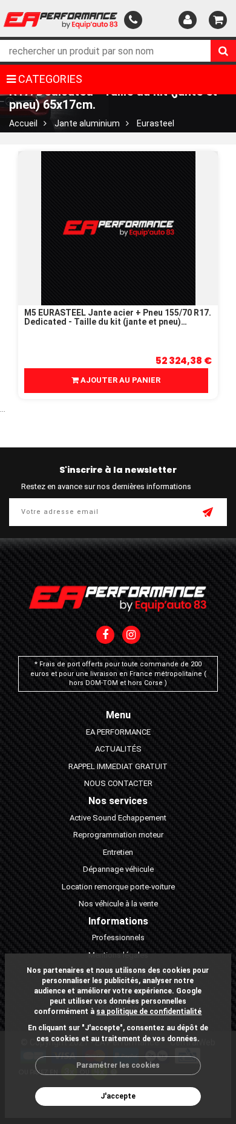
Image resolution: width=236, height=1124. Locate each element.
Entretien (118, 852)
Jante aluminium (87, 123)
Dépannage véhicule (118, 869)
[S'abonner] (209, 513)
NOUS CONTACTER (118, 783)
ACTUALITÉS (118, 748)
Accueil (23, 123)
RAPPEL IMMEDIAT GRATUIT (118, 766)
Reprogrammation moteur (118, 834)
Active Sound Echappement (118, 817)
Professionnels (118, 937)
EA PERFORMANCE (118, 731)
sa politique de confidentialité (149, 1011)
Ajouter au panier (119, 380)
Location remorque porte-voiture (118, 886)
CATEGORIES (49, 79)
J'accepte (118, 1096)
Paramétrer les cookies (118, 1065)
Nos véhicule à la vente (118, 903)
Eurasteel (155, 123)
